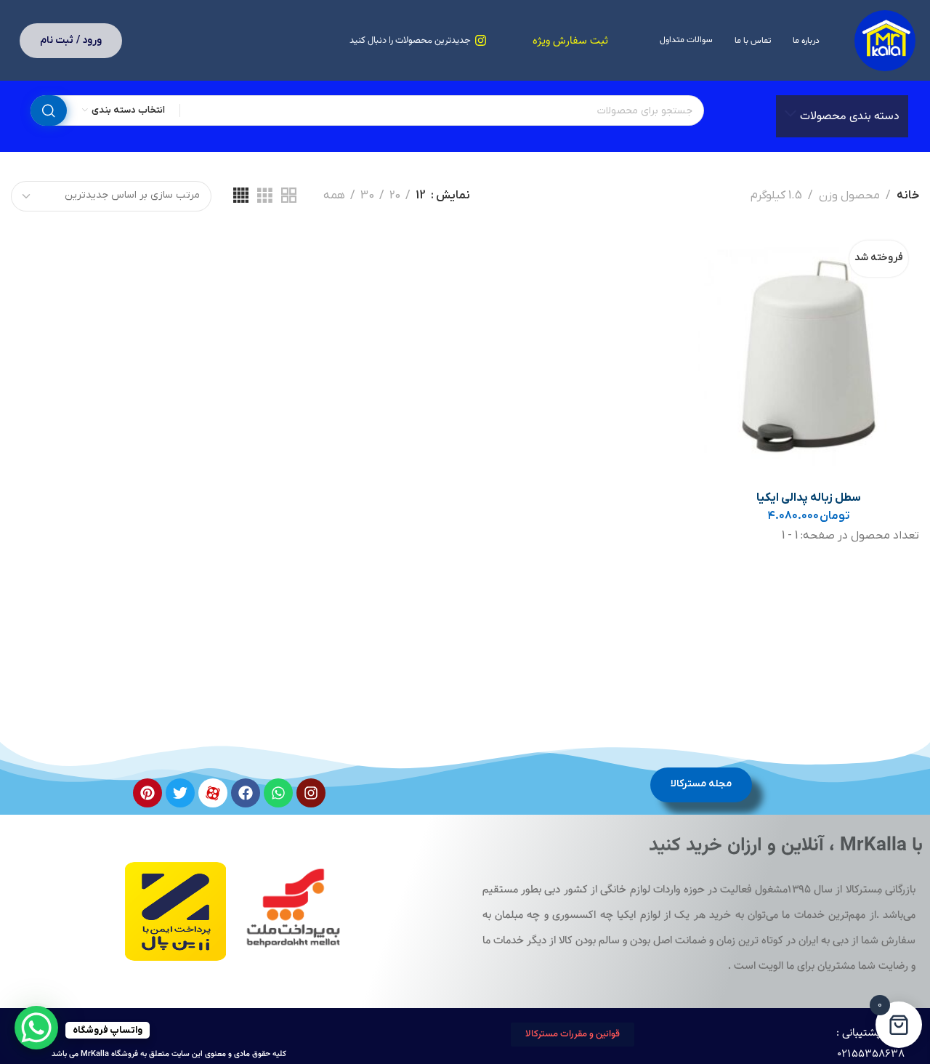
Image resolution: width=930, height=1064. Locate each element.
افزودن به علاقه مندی (723, 255)
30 (367, 196)
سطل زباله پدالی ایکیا (808, 498)
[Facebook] (245, 792)
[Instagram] (311, 792)
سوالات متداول (686, 40)
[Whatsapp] (278, 792)
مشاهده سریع (723, 324)
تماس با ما (753, 40)
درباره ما (806, 40)
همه (334, 196)
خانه (908, 195)
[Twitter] (180, 792)
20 (394, 196)
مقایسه (723, 290)
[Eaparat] (212, 792)
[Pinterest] (147, 792)
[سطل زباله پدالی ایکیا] (808, 356)
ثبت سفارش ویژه (570, 41)
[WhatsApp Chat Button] (36, 1027)
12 (421, 196)
